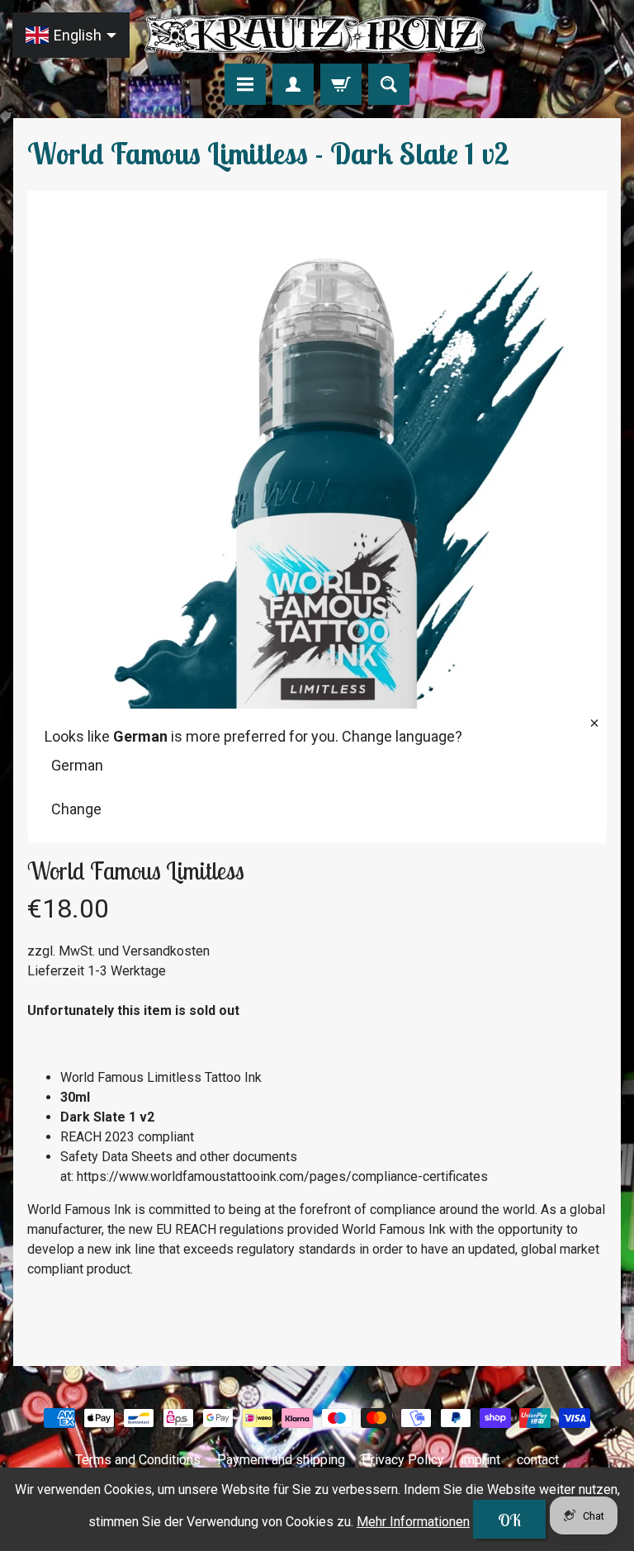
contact (538, 1460)
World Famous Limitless (135, 870)
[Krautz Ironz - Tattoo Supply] (317, 34)
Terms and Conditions (138, 1460)
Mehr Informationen (413, 1522)
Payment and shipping (281, 1460)
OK (509, 1520)
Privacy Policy (403, 1460)
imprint (480, 1460)
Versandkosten (166, 951)
